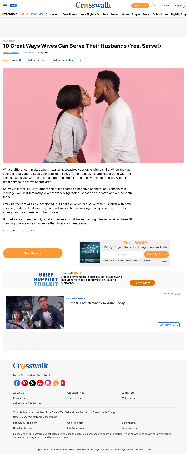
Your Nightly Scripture (94, 14)
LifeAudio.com (75, 428)
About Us (18, 392)
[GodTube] (63, 383)
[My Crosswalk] (161, 5)
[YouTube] (40, 383)
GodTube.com (75, 422)
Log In (178, 5)
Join (140, 5)
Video (125, 14)
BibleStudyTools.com (25, 422)
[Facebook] (17, 383)
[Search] (13, 5)
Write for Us (128, 398)
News (114, 14)
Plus (24, 14)
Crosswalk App (75, 392)
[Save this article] (82, 60)
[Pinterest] (24, 383)
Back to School (152, 14)
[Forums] (55, 383)
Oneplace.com (129, 428)
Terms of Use (74, 398)
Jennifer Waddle (11, 52)
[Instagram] (48, 383)
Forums (37, 14)
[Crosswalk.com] (93, 5)
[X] (32, 383)
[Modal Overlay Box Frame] (124, 253)
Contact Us (127, 392)
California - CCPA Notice (27, 403)
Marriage (9, 41)
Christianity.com (22, 428)
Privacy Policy (21, 398)
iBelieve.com (128, 422)
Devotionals (70, 14)
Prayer (136, 14)
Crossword (52, 14)
